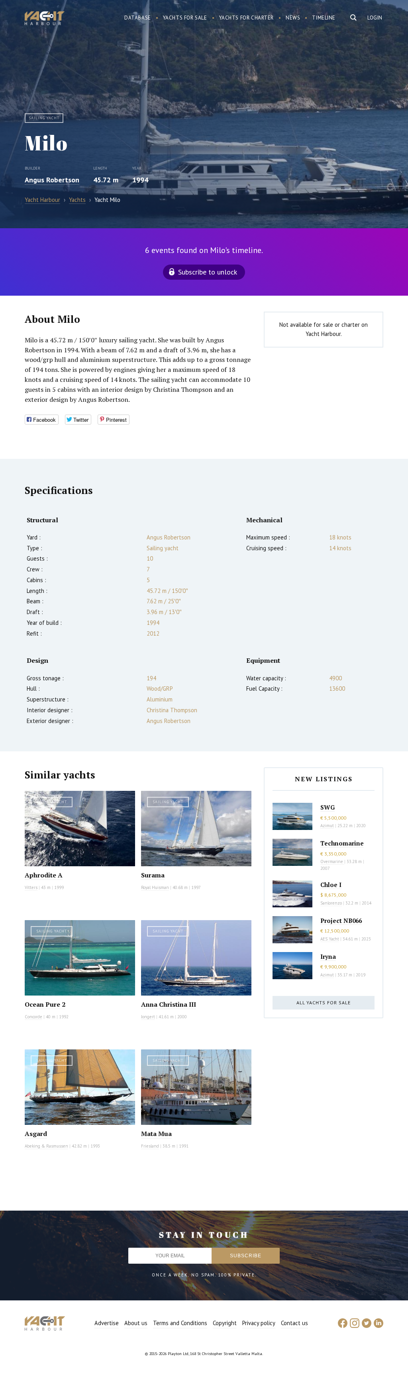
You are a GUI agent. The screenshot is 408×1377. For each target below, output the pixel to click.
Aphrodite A (44, 875)
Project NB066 (341, 921)
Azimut (327, 825)
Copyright (225, 1323)
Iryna (328, 956)
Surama (153, 875)
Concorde (33, 1016)
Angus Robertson (52, 179)
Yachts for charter (246, 17)
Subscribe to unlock (207, 272)
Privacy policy (258, 1323)
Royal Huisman (155, 887)
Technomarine (342, 843)
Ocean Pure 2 (45, 1004)
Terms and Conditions (180, 1323)
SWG (327, 807)
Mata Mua (156, 1133)
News (293, 17)
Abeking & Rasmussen (46, 1146)
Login (374, 17)
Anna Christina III (168, 1004)
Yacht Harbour (45, 19)
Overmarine (332, 861)
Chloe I (330, 885)
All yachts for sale (323, 1003)
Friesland (150, 1146)
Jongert (148, 1016)
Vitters (31, 887)
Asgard (36, 1133)
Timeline (323, 17)
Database (137, 17)
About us (135, 1323)
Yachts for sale (185, 17)
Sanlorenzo (331, 903)
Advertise (106, 1323)
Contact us (294, 1323)
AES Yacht (329, 939)
